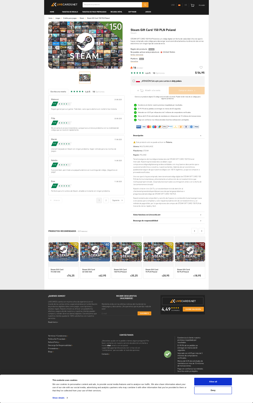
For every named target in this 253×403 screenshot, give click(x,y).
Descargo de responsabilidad (60, 345)
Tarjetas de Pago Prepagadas (94, 12)
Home (52, 12)
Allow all (213, 381)
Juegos (148, 12)
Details (69, 282)
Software (132, 12)
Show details (58, 398)
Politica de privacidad (57, 339)
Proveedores (53, 349)
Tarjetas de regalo (70, 12)
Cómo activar (134, 61)
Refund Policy (54, 342)
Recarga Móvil (116, 12)
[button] (194, 231)
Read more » (53, 322)
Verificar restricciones (137, 55)
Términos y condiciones (58, 336)
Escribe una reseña (193, 309)
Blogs (51, 352)
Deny (213, 390)
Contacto (106, 354)
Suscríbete (144, 313)
